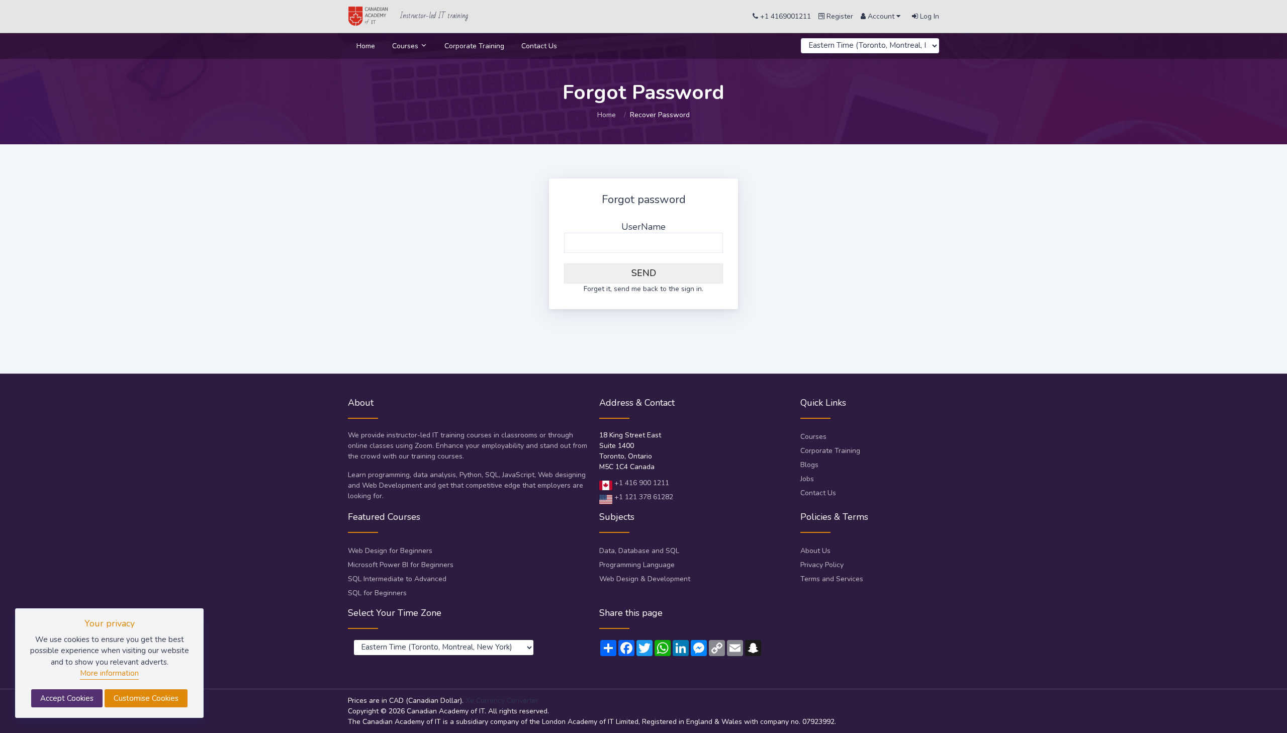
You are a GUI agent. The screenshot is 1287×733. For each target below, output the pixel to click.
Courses (406, 46)
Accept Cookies (67, 698)
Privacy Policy (822, 565)
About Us (815, 551)
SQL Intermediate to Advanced (397, 579)
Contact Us (539, 46)
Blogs (809, 465)
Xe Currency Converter (502, 700)
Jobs (807, 479)
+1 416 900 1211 (640, 483)
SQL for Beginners (377, 593)
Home (365, 46)
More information (109, 673)
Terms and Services (831, 579)
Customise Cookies (146, 698)
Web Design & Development (644, 579)
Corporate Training (474, 46)
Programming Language (637, 565)
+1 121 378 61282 (642, 497)
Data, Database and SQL (639, 551)
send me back (636, 289)
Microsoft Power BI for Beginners (400, 565)
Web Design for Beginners (390, 551)
